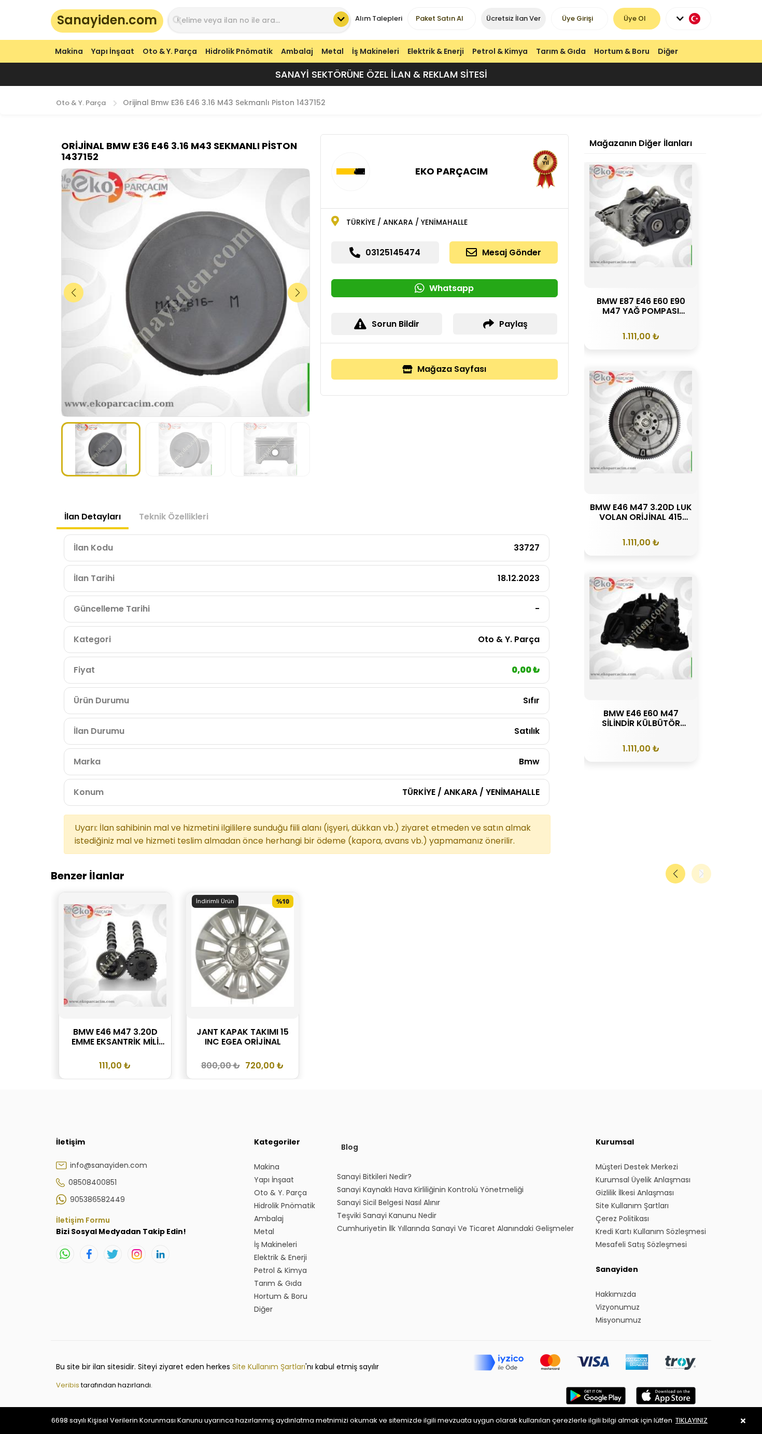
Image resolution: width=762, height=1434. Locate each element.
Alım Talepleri (378, 18)
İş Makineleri (375, 51)
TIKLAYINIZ (691, 1420)
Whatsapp (451, 288)
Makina (69, 51)
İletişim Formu (83, 1220)
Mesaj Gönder (511, 252)
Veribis (68, 1385)
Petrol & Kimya (500, 51)
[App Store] (666, 1406)
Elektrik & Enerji (435, 51)
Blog (349, 1147)
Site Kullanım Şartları (268, 1366)
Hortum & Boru (622, 51)
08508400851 (92, 1182)
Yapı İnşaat (112, 51)
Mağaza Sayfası (451, 369)
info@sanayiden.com (108, 1165)
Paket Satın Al (439, 18)
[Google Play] (596, 1406)
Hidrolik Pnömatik (239, 51)
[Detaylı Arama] (341, 19)
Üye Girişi (577, 18)
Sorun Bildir (395, 324)
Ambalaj (297, 51)
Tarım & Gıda (561, 51)
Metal (332, 51)
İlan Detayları (92, 517)
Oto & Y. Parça (170, 51)
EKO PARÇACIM (451, 171)
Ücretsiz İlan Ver (513, 18)
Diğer (668, 51)
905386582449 (97, 1199)
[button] (298, 292)
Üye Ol (635, 18)
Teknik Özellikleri (173, 517)
